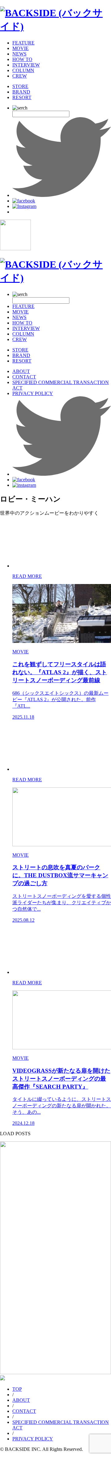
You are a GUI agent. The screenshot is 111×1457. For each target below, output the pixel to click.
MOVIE (20, 48)
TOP (17, 1389)
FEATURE (23, 42)
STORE (20, 86)
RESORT (21, 97)
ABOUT (21, 371)
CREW (19, 76)
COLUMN (23, 70)
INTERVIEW (26, 64)
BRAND (21, 91)
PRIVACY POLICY (32, 393)
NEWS (19, 53)
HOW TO (22, 59)
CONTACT (24, 376)
